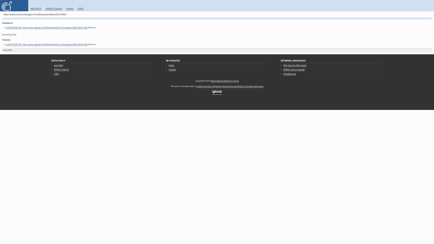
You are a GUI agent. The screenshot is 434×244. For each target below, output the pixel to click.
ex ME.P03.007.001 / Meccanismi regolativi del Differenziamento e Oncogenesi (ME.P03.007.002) (46, 27)
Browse (69, 8)
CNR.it (81, 8)
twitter (171, 65)
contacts (172, 69)
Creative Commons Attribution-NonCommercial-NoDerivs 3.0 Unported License (229, 86)
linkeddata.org (289, 74)
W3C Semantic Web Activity (294, 65)
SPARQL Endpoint (53, 8)
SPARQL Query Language (294, 69)
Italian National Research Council (225, 81)
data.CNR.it (36, 8)
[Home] (14, 5)
